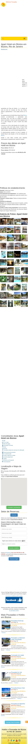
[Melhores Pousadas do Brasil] (3, 38)
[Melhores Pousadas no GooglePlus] (8, 740)
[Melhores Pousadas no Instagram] (19, 740)
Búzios (25, 115)
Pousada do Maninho (18, 704)
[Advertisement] (14, 21)
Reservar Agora (14, 559)
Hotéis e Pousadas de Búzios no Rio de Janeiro (14, 731)
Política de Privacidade (14, 743)
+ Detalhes (3, 632)
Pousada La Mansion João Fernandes (18, 638)
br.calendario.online (14, 610)
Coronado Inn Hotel (17, 655)
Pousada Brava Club (18, 688)
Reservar (14, 515)
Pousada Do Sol (16, 672)
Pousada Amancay (17, 621)
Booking (9, 552)
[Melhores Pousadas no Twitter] (13, 740)
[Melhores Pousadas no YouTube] (16, 740)
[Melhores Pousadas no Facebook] (11, 740)
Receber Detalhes (14, 548)
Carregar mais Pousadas (12, 722)
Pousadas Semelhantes (14, 507)
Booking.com (4, 49)
